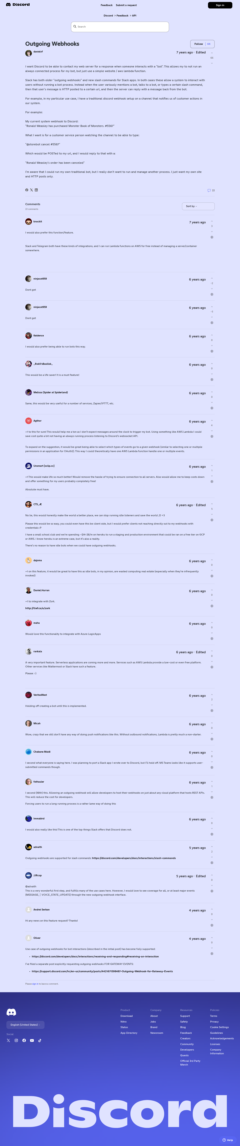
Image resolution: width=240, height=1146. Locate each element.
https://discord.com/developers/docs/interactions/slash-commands (134, 858)
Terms (213, 1016)
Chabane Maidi (41, 752)
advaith (37, 847)
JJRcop (37, 875)
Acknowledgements (222, 1038)
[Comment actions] (212, 237)
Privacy (214, 1021)
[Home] (18, 5)
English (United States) (24, 1024)
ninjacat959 (40, 279)
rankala (37, 651)
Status (124, 1027)
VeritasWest (40, 695)
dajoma (37, 560)
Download (126, 1016)
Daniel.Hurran (41, 590)
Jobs (153, 1021)
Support (185, 1016)
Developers (187, 1049)
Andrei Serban (41, 909)
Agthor (37, 421)
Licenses (215, 1044)
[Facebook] (26, 189)
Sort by (190, 206)
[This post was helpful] (212, 53)
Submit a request (126, 5)
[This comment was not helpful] (212, 231)
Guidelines (216, 1033)
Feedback (107, 5)
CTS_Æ (37, 504)
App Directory (128, 1033)
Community (187, 1044)
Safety (184, 1021)
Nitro (123, 1021)
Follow (198, 44)
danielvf (38, 51)
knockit (37, 221)
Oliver (36, 938)
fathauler (38, 782)
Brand (153, 1027)
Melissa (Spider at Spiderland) (50, 392)
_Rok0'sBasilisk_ (43, 364)
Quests (184, 1055)
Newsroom (156, 1033)
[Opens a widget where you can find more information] (228, 1140)
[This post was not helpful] (212, 63)
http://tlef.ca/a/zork (37, 608)
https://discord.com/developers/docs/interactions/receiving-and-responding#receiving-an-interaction (95, 956)
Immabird (38, 818)
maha (36, 623)
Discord (108, 15)
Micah (36, 723)
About (154, 1016)
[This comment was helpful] (212, 221)
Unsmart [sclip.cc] (44, 466)
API (134, 15)
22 (213, 190)
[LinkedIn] (36, 189)
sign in (35, 984)
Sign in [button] (220, 5)
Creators (185, 1038)
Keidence (38, 335)
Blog (183, 1027)
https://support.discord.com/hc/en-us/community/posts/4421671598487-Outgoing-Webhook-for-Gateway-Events (102, 971)
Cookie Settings (219, 1027)
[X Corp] (31, 189)
